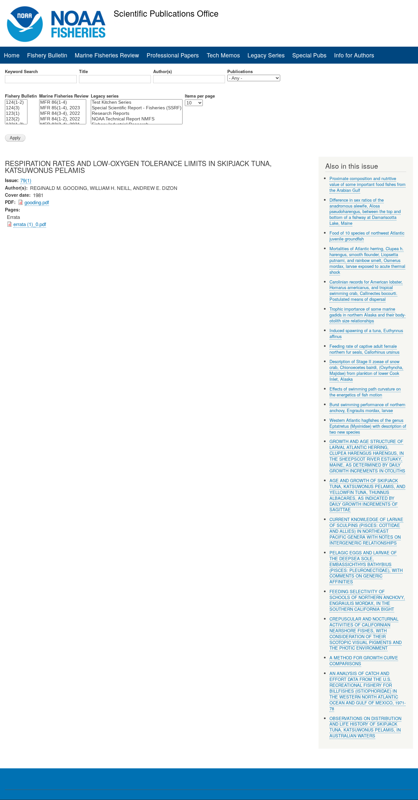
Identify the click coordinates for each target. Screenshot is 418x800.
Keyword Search (21, 71)
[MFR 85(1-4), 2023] (63, 108)
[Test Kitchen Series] (136, 102)
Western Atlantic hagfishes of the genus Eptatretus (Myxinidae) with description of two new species (368, 426)
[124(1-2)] (16, 102)
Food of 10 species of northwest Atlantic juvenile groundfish (367, 236)
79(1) (25, 180)
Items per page (200, 96)
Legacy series (105, 96)
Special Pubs (309, 55)
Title (83, 71)
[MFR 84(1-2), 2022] (63, 119)
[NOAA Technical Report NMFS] (136, 119)
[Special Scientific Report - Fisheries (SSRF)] (136, 108)
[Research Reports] (136, 113)
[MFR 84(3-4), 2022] (63, 113)
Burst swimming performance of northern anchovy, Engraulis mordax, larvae (367, 407)
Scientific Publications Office (166, 13)
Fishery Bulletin (47, 55)
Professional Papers (173, 55)
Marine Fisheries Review (107, 55)
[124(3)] (16, 108)
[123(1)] (16, 113)
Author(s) (162, 71)
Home (12, 55)
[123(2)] (16, 119)
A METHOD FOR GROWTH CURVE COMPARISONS (364, 660)
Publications (240, 71)
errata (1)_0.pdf (29, 224)
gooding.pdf (36, 202)
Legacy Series (266, 55)
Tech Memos (223, 55)
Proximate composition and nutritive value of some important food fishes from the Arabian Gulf (368, 184)
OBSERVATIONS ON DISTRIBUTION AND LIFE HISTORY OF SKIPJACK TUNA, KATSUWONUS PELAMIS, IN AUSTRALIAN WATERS (365, 727)
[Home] (56, 24)
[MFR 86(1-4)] (63, 102)
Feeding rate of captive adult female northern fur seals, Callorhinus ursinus (364, 349)
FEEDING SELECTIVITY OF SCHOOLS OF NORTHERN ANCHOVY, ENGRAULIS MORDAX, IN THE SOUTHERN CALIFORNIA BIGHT (367, 600)
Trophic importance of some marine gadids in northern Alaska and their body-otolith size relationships (368, 315)
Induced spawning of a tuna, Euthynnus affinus (366, 333)
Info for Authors (354, 55)
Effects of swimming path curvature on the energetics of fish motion (365, 392)
